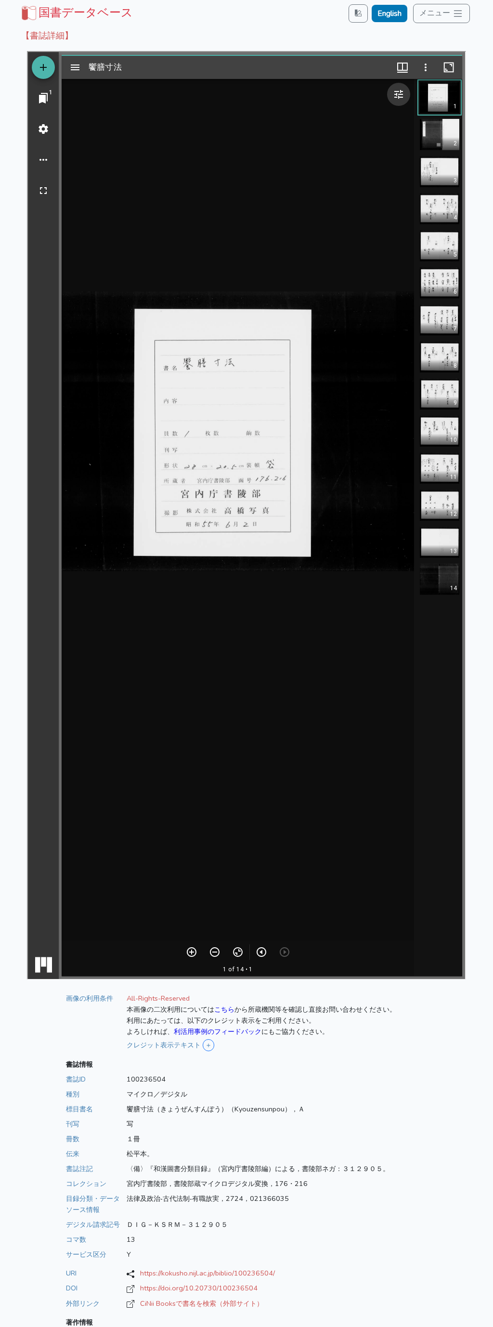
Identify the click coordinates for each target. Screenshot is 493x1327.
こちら (224, 1009)
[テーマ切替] (358, 13)
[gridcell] (76, 12)
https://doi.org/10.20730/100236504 (199, 1288)
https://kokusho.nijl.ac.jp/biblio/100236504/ (207, 1273)
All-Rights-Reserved (158, 998)
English (389, 13)
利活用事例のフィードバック (217, 1031)
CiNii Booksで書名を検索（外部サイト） (201, 1303)
